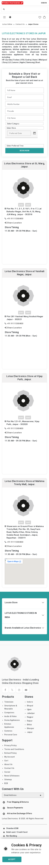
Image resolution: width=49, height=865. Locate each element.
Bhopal (30, 706)
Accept (12, 859)
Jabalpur (31, 713)
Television (8, 702)
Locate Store (11, 602)
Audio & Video (10, 716)
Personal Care (10, 735)
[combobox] (24, 9)
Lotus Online (7, 24)
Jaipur (30, 732)
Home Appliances (12, 720)
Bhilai (29, 725)
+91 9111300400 (15, 218)
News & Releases (11, 776)
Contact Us (20, 24)
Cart (6, 761)
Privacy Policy (10, 745)
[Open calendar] (34, 133)
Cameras (8, 731)
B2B (6, 783)
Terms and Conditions (14, 749)
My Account (9, 757)
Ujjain (29, 709)
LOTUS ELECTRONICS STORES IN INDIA (21, 615)
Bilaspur (30, 728)
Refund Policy (10, 753)
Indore (30, 702)
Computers (9, 713)
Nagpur (30, 717)
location (12, 3)
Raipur (30, 721)
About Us (8, 764)
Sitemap (8, 779)
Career (7, 772)
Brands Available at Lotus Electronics (23, 628)
